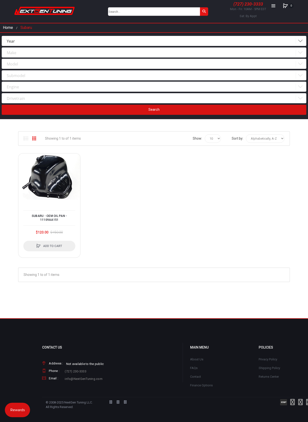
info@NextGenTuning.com (84, 379)
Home (8, 27)
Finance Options (201, 385)
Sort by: (237, 138)
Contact (195, 376)
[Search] (204, 11)
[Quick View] (24, 178)
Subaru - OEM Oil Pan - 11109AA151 (49, 217)
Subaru (26, 27)
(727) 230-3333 (248, 3)
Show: (197, 138)
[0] (285, 6)
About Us (196, 359)
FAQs (194, 368)
